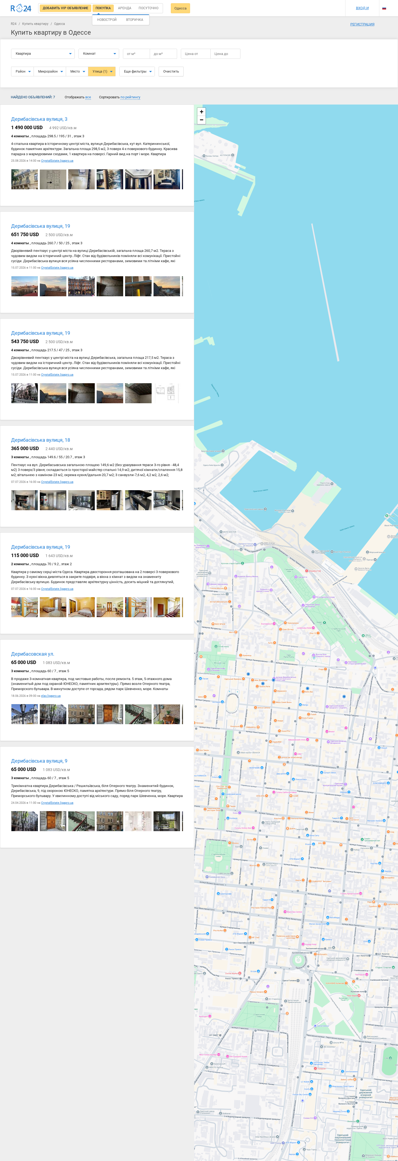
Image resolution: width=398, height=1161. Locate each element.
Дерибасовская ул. (32, 654)
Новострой (107, 20)
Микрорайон (48, 71)
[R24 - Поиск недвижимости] (21, 8)
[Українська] (384, 3)
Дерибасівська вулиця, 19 (40, 226)
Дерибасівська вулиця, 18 (40, 440)
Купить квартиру (35, 24)
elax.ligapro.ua (51, 696)
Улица (100, 71)
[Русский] (384, 7)
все (88, 97)
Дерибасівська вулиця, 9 (39, 761)
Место (75, 71)
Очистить (171, 71)
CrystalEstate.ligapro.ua (57, 160)
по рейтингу (130, 97)
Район (20, 71)
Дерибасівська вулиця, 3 (39, 119)
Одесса (180, 8)
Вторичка (134, 20)
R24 (14, 24)
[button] (201, 112)
